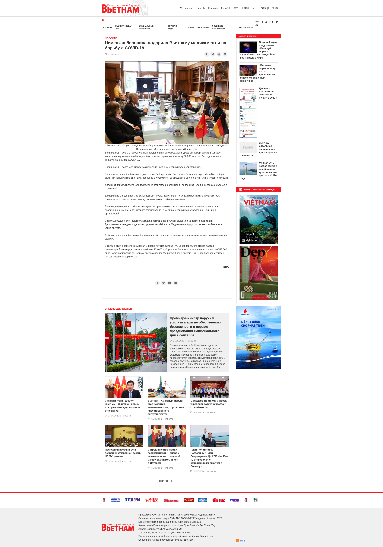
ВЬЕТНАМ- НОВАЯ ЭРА (123, 27)
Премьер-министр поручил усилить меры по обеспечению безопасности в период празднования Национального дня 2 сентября (195, 326)
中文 (236, 8)
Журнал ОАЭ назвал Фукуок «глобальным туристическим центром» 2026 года (258, 171)
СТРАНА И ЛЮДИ (172, 27)
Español (225, 8)
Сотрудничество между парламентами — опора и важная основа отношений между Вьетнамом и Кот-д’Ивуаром (164, 456)
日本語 (245, 8)
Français (213, 8)
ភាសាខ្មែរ (265, 8)
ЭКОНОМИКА (203, 27)
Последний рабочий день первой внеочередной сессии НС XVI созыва (123, 453)
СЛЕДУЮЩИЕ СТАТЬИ (118, 309)
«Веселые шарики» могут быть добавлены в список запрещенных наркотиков (258, 73)
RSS (242, 540)
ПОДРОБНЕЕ (167, 481)
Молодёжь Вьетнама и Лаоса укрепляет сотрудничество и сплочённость (208, 404)
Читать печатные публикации (259, 190)
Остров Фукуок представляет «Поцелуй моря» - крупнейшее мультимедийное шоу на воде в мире (258, 50)
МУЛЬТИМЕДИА (246, 27)
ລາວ (255, 8)
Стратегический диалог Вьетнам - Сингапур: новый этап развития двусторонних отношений (122, 405)
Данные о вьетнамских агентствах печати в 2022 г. (268, 93)
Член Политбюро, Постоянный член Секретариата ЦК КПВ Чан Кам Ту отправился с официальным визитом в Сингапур (209, 458)
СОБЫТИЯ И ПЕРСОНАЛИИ (218, 27)
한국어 (275, 8)
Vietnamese (186, 8)
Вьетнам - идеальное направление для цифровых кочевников (258, 149)
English (201, 8)
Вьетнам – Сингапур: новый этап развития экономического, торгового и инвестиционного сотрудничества (166, 407)
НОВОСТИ (107, 27)
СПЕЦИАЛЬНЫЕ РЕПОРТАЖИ (146, 27)
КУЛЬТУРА (190, 27)
